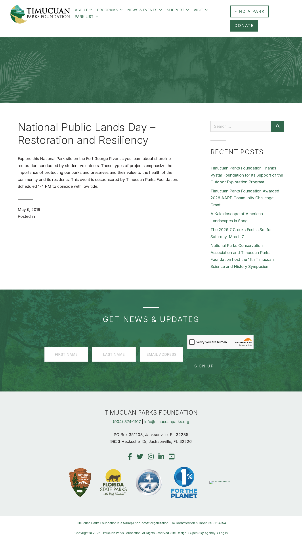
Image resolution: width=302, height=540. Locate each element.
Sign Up (204, 366)
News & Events (142, 10)
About (81, 10)
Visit (198, 10)
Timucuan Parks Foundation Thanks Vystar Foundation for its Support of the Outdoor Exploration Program (246, 175)
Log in (223, 533)
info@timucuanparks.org (166, 421)
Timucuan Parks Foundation (121, 533)
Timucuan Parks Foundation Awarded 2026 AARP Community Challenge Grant (244, 198)
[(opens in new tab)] (219, 480)
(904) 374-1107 (127, 421)
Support (175, 10)
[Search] (277, 126)
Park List (84, 16)
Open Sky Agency (203, 533)
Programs (107, 10)
